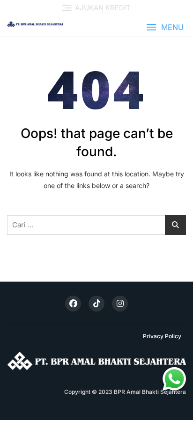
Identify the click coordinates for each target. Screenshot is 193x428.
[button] (165, 27)
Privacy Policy (162, 336)
